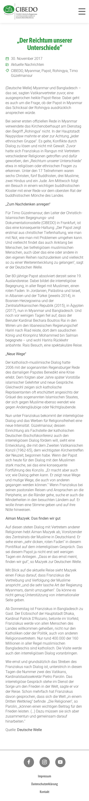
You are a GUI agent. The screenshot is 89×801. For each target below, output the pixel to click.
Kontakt (44, 792)
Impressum (44, 776)
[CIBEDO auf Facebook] (29, 762)
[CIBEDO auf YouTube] (60, 762)
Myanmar (32, 71)
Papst (46, 71)
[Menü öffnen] (82, 11)
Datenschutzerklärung (44, 784)
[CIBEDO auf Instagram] (44, 762)
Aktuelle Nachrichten (27, 64)
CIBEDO (17, 71)
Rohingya (60, 71)
